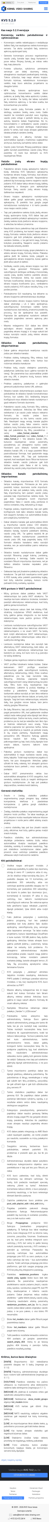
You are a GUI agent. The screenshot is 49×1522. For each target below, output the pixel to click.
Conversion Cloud (36, 1488)
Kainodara (36, 1494)
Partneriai (13, 1494)
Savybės (13, 1488)
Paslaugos (36, 1491)
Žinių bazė (20, 2)
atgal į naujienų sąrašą (11, 1460)
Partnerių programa (36, 1498)
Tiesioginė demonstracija (13, 1498)
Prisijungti (43, 2)
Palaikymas (32, 2)
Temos (13, 1491)
